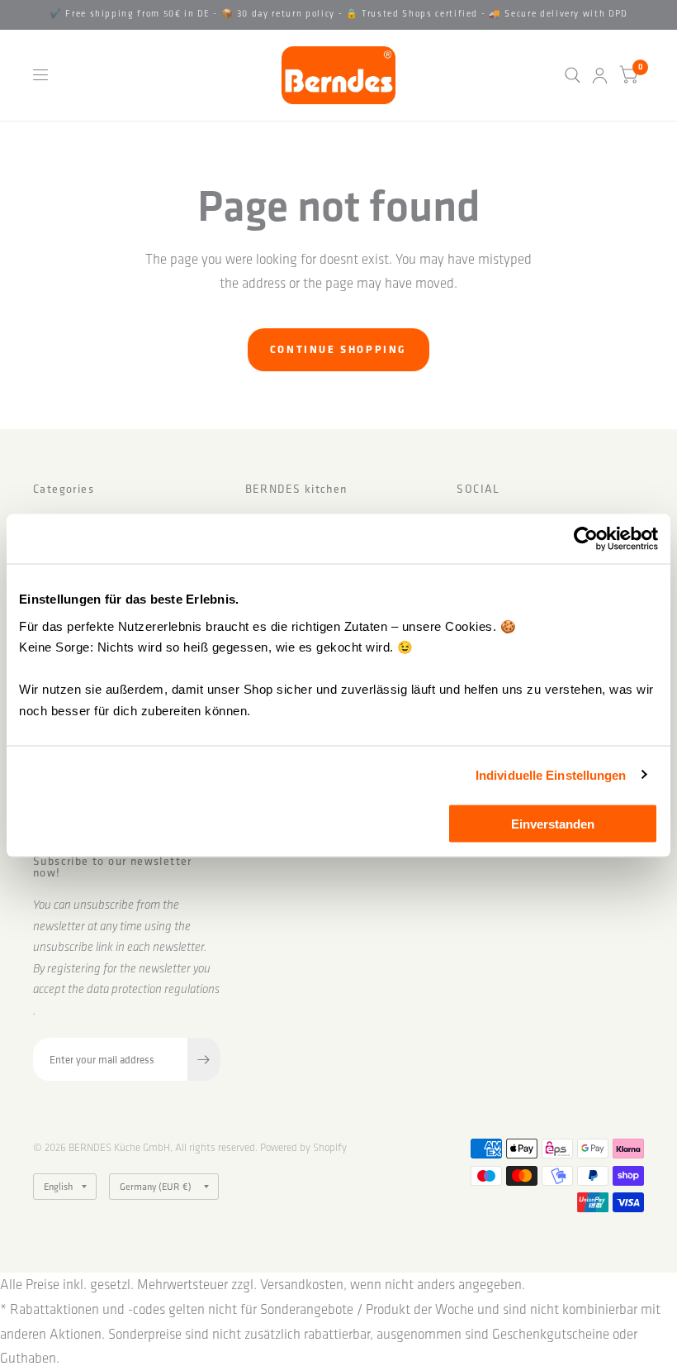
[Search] (572, 75)
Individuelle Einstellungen (551, 774)
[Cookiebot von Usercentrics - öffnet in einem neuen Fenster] (586, 539)
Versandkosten (301, 1284)
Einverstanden (552, 824)
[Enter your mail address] (203, 1059)
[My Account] (599, 75)
